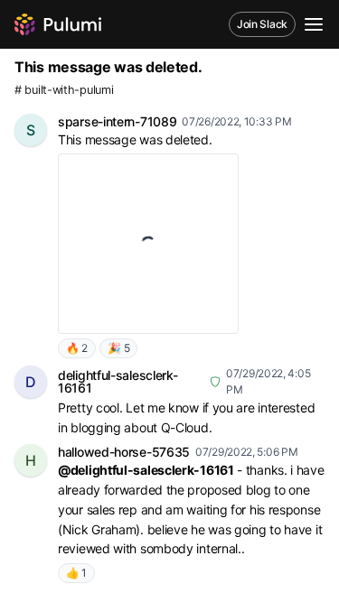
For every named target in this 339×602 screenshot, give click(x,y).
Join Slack (262, 24)
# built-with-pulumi (63, 90)
